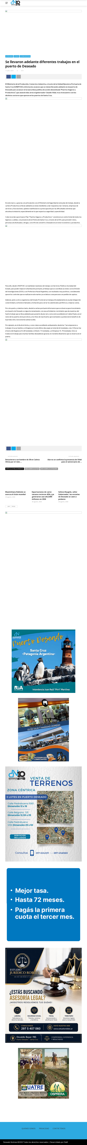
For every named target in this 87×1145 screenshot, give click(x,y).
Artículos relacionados (14, 469)
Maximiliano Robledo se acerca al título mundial (15, 493)
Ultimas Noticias (25, 56)
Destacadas (9, 56)
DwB (66, 1142)
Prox (13, 506)
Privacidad (44, 1128)
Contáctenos (59, 1128)
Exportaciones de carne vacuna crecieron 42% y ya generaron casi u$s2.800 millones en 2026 (43, 495)
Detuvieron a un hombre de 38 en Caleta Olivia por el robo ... (22, 460)
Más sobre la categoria (49, 469)
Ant (9, 506)
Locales (16, 56)
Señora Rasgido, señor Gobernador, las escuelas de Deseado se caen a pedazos (69, 495)
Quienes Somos (28, 1128)
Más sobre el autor (32, 469)
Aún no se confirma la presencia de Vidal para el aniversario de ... (65, 460)
